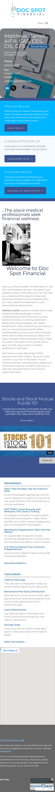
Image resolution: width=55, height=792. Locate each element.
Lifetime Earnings (14, 579)
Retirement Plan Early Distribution (24, 591)
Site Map (4, 779)
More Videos (27, 420)
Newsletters (12, 483)
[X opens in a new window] (13, 88)
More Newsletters (15, 563)
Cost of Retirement (15, 609)
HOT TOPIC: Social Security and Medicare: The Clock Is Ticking (22, 510)
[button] (42, 23)
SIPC (9, 751)
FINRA (3, 751)
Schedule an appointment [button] (23, 190)
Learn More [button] (14, 128)
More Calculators (15, 641)
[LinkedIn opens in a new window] (7, 88)
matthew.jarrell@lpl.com (18, 80)
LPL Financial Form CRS (12, 740)
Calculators (12, 574)
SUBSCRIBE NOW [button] (18, 159)
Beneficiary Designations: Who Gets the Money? (27, 530)
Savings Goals (12, 624)
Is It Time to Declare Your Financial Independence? (24, 548)
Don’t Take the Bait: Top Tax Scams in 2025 (26, 489)
